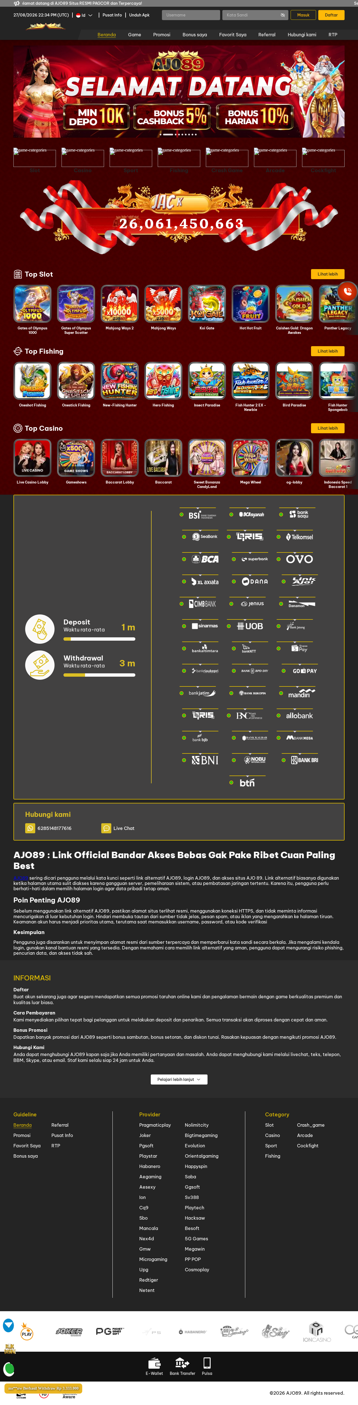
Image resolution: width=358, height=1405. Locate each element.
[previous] (29, 91)
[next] (328, 91)
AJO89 (20, 878)
